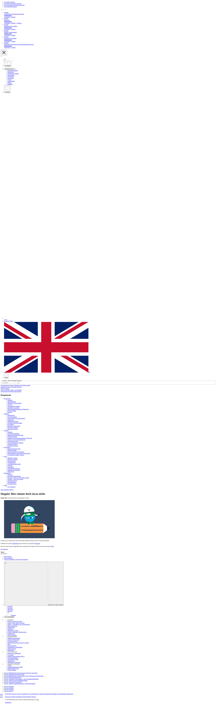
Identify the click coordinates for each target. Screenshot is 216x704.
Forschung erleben (12, 444)
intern (5, 485)
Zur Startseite (4, 549)
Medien (9, 82)
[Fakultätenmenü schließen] (4, 52)
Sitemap (34, 696)
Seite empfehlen (8, 558)
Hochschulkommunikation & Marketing (18, 409)
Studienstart (10, 420)
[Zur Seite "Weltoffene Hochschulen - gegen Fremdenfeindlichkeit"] (21, 679)
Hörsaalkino (10, 467)
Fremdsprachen (11, 462)
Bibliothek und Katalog (13, 638)
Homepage (37, 543)
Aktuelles (9, 400)
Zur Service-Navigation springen (13, 3)
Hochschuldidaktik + (13, 658)
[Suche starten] (18, 383)
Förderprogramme (12, 436)
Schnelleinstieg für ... (10, 69)
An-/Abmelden (11, 487)
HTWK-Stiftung (11, 670)
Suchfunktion (15, 543)
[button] (7, 64)
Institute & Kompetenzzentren (15, 435)
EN (89, 372)
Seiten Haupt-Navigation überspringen (11, 391)
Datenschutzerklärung (17, 696)
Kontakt (9, 412)
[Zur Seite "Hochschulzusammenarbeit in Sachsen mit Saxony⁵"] (13, 682)
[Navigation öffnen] (1, 56)
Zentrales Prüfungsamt (13, 639)
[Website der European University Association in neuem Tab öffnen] (20, 673)
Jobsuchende (10, 75)
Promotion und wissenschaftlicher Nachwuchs (19, 438)
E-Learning (10, 655)
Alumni (9, 79)
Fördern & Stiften (12, 450)
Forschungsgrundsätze (13, 433)
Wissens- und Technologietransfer (16, 439)
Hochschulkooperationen (14, 476)
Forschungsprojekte (12, 441)
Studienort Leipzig (12, 458)
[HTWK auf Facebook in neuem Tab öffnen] (9, 689)
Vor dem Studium (12, 417)
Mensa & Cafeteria (12, 459)
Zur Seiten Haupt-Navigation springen (14, 5)
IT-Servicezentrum (12, 641)
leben (5, 456)
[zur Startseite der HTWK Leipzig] (11, 390)
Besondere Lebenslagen (13, 426)
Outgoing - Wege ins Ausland (15, 479)
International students (13, 73)
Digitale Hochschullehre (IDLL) (16, 656)
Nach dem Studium (12, 427)
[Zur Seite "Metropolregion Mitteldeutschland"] (16, 680)
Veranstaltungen (11, 482)
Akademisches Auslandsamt (14, 647)
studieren (6, 414)
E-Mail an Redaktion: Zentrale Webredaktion (16, 559)
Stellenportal (10, 471)
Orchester (10, 465)
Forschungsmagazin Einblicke (15, 442)
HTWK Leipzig (5, 388)
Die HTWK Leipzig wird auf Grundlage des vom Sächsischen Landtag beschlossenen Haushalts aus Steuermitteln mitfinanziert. (39, 694)
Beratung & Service (12, 429)
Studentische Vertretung (13, 470)
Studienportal (11, 661)
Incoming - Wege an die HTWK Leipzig (18, 477)
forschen (6, 430)
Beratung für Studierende (14, 653)
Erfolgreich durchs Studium (14, 423)
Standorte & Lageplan (13, 407)
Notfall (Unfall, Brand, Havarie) (16, 623)
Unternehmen (11, 81)
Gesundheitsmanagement (14, 464)
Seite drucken (7, 556)
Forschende (10, 78)
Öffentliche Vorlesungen (13, 662)
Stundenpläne (11, 627)
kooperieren (7, 447)
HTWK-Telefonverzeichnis (14, 621)
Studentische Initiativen (13, 468)
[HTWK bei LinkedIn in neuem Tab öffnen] (9, 688)
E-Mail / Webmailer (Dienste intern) (16, 632)
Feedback (10, 84)
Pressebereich (11, 633)
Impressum (8, 696)
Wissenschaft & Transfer (13, 449)
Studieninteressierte (12, 70)
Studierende (10, 72)
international (7, 473)
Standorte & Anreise (12, 630)
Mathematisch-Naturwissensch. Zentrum (18, 642)
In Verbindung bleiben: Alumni (15, 455)
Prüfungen (10, 629)
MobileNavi (8, 702)
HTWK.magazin (11, 635)
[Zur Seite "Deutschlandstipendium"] (12, 677)
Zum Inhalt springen (9, 2)
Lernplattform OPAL (13, 659)
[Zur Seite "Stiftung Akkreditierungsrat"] (20, 683)
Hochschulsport (11, 461)
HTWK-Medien (11, 411)
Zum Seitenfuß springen (10, 6)
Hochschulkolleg (11, 645)
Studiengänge (11, 415)
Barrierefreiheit (27, 696)
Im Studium (10, 424)
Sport (8, 644)
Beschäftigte (10, 76)
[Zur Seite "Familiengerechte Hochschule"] (14, 674)
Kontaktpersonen (12, 484)
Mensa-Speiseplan (12, 626)
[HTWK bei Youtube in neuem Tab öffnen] (8, 691)
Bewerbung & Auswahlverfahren (16, 418)
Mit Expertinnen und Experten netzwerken (18, 453)
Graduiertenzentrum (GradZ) (15, 667)
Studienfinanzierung (12, 421)
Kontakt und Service (12, 446)
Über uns (9, 404)
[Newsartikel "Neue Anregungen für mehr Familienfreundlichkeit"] (24, 676)
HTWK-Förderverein (13, 668)
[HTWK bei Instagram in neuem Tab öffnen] (9, 686)
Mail (52, 546)
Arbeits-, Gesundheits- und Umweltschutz (18, 624)
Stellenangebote (11, 401)
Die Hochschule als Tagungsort (15, 452)
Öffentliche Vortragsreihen (14, 403)
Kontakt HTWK (8, 321)
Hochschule (7, 398)
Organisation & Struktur (13, 406)
